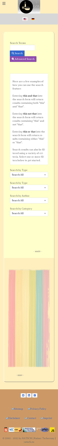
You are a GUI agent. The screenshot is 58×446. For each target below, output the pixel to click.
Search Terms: (18, 43)
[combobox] (22, 48)
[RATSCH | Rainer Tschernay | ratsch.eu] (29, 6)
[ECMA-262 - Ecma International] (52, 429)
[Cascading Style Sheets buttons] (29, 429)
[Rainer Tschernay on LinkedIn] (29, 395)
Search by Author (20, 196)
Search (18, 53)
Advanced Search (24, 59)
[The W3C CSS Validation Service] (15, 429)
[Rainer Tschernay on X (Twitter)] (23, 395)
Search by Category (21, 208)
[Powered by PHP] (42, 429)
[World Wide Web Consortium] (5, 429)
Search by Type (19, 170)
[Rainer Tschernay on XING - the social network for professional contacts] (34, 395)
